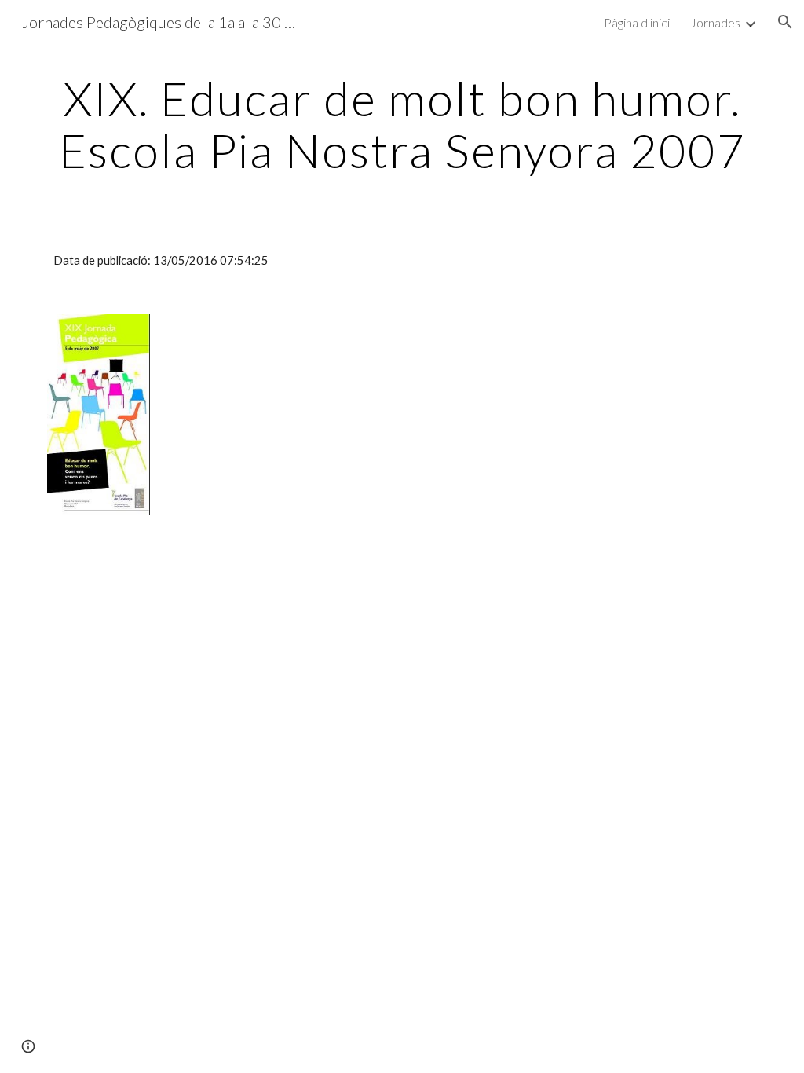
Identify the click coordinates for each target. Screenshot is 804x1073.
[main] (402, 124)
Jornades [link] (715, 22)
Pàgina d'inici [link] (637, 22)
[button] (785, 22)
